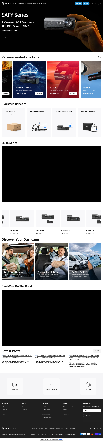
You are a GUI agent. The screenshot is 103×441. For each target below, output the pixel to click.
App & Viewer (66, 414)
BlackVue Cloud (5, 412)
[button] (95, 3)
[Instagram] (94, 429)
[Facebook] (91, 429)
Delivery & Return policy (68, 406)
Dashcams (21, 3)
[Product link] (14, 218)
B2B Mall (78, 3)
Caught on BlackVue (47, 417)
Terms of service (40, 434)
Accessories (28, 3)
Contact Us (24, 409)
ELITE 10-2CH (31, 230)
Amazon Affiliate (46, 409)
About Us (24, 406)
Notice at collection (44, 439)
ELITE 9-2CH (81, 230)
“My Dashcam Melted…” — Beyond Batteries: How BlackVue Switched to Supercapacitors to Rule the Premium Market (83, 364)
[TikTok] (97, 429)
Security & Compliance (70, 434)
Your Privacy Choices (54, 439)
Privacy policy (32, 434)
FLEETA (86, 3)
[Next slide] (100, 56)
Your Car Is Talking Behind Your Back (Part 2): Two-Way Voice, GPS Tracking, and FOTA (15, 362)
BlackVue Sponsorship (47, 406)
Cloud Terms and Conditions (58, 434)
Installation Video (67, 412)
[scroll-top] (100, 438)
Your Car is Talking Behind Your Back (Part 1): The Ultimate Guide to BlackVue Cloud (49, 362)
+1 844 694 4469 (71, 428)
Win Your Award (46, 414)
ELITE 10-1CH (56, 230)
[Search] (92, 3)
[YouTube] (100, 429)
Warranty (65, 409)
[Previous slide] (99, 56)
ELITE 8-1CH (5, 230)
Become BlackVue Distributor (49, 412)
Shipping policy (48, 434)
